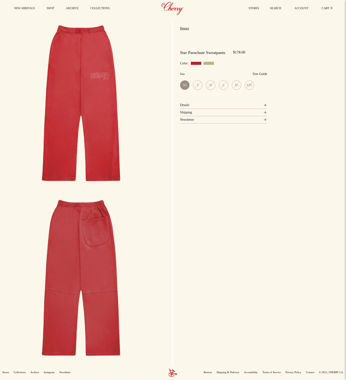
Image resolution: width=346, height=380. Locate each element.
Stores (254, 8)
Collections (20, 372)
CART (327, 9)
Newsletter (187, 119)
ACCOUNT (301, 9)
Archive (34, 372)
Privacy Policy (293, 372)
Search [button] (276, 9)
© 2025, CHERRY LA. (331, 372)
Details (184, 105)
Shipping (186, 112)
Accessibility (251, 372)
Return (184, 28)
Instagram (49, 372)
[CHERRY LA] (173, 8)
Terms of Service (271, 372)
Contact (310, 372)
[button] (100, 8)
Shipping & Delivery (228, 372)
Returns (208, 372)
